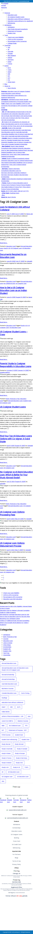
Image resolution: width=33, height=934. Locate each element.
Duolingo (4, 698)
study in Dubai (6, 753)
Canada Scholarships (20, 144)
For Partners (17, 854)
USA (9, 47)
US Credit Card (16, 844)
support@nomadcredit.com (18, 810)
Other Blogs (7, 645)
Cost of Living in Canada (20, 142)
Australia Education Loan (9, 684)
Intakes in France (13, 187)
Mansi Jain (29, 214)
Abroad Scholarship (8, 675)
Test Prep (6, 653)
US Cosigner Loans (16, 834)
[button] (4, 91)
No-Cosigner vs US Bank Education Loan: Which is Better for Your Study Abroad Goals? (16, 475)
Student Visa (11, 33)
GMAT (9, 72)
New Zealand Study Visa (22, 150)
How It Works (12, 88)
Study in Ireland (6, 763)
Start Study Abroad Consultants (18, 29)
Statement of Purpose (15, 31)
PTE (9, 80)
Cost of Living (25, 693)
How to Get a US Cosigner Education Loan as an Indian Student (13, 290)
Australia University (15, 130)
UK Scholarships (27, 126)
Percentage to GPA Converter (17, 41)
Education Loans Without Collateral (19, 19)
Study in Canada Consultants (16, 138)
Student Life (7, 649)
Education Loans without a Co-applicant (20, 21)
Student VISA (7, 651)
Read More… (4, 243)
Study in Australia (7, 749)
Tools (6, 35)
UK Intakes (25, 124)
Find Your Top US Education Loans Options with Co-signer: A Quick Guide (16, 439)
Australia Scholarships (21, 136)
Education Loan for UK (15, 124)
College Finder (12, 43)
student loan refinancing (9, 739)
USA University (13, 114)
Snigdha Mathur (5, 372)
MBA (3, 726)
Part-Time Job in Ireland (13, 165)
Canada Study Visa (18, 140)
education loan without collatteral (12, 702)
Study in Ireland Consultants (15, 158)
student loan (27, 401)
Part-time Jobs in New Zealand (16, 154)
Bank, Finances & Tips (13, 399)
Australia (10, 51)
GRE (9, 74)
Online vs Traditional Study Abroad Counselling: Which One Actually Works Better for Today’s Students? (14, 623)
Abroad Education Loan (15, 401)
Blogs (16, 858)
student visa (25, 739)
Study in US (7, 248)
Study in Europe (20, 753)
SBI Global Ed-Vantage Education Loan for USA (14, 614)
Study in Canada (22, 749)
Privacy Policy (16, 864)
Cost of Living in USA (11, 118)
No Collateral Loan (9, 283)
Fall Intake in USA (17, 116)
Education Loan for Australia (13, 132)
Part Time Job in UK (16, 126)
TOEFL (9, 70)
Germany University (13, 173)
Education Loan (12, 15)
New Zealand (12, 56)
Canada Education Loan (9, 693)
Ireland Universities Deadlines (13, 163)
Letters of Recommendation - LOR (12, 716)
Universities (6, 655)
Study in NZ (19, 763)
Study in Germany (21, 758)
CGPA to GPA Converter (15, 39)
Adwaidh (29, 261)
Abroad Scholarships (8, 679)
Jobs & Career (7, 643)
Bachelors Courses (7, 688)
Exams (6, 66)
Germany (11, 60)
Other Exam (11, 82)
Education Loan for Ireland (15, 160)
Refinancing (11, 23)
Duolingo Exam (14, 193)
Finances (7, 13)
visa (3, 781)
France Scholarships (12, 189)
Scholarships (7, 647)
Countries (7, 45)
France (10, 64)
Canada (10, 53)
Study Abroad (19, 744)
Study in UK (5, 767)
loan (29, 716)
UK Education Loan (13, 772)
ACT (9, 78)
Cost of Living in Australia (22, 134)
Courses (5, 639)
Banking (16, 838)
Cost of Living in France (13, 185)
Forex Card (16, 841)
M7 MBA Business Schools (13, 112)
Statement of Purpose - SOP (18, 730)
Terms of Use (16, 861)
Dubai (9, 62)
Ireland (10, 58)
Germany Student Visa (14, 175)
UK (8, 49)
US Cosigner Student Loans (16, 17)
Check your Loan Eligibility (16, 37)
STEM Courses (6, 735)
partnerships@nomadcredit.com (17, 818)
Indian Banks (6, 712)
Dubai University (11, 179)
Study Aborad (6, 744)
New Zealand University (16, 148)
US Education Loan (15, 328)
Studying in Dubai (21, 179)
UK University (23, 122)
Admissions (7, 25)
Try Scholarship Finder (23, 1)
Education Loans (16, 831)
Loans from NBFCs (7, 721)
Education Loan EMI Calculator (12, 599)
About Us (7, 86)
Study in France (12, 183)
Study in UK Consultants (11, 122)
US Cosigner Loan (16, 248)
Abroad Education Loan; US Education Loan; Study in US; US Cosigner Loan (15, 669)
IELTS (9, 68)
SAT (9, 76)
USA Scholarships (9, 120)
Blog (5, 84)
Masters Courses (23, 721)
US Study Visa (8, 116)
